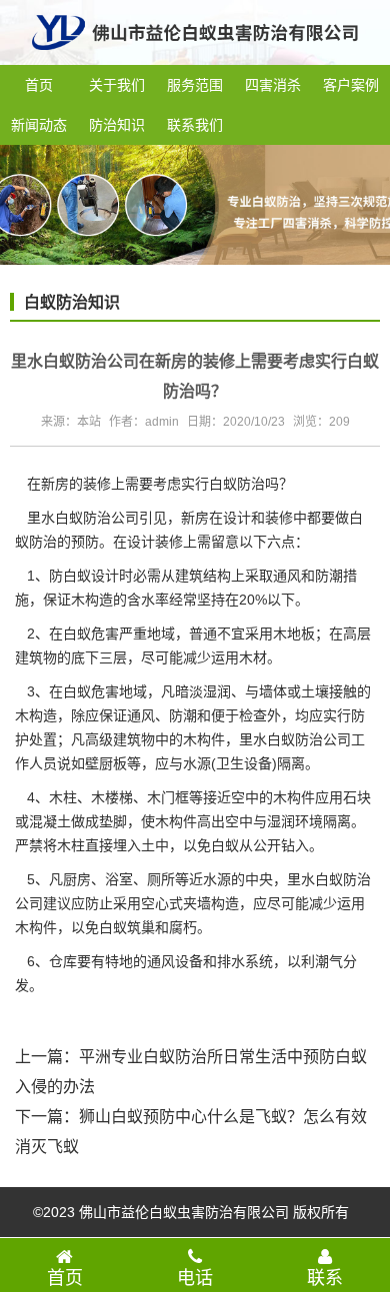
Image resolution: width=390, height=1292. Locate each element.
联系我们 (195, 125)
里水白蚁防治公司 (83, 518)
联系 (325, 1278)
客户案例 (351, 85)
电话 (195, 1278)
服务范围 (195, 85)
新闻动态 (39, 125)
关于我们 (117, 85)
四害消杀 (273, 85)
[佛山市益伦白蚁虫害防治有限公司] (195, 57)
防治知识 (117, 125)
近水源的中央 (231, 879)
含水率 (148, 600)
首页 (39, 85)
